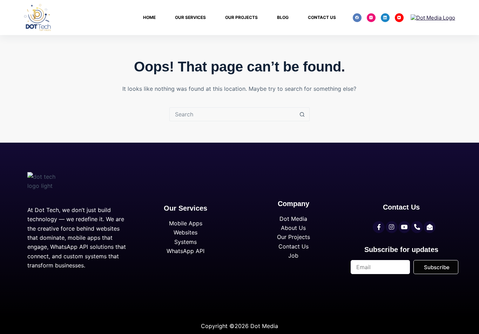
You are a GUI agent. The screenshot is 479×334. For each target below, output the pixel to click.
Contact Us (322, 17)
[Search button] (302, 114)
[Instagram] (371, 17)
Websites (185, 232)
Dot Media (293, 218)
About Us (293, 227)
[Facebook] (357, 17)
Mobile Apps (185, 223)
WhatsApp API (185, 250)
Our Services (190, 17)
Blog (283, 17)
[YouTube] (399, 17)
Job (293, 255)
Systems (185, 241)
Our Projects (241, 17)
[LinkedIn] (385, 17)
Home (149, 17)
